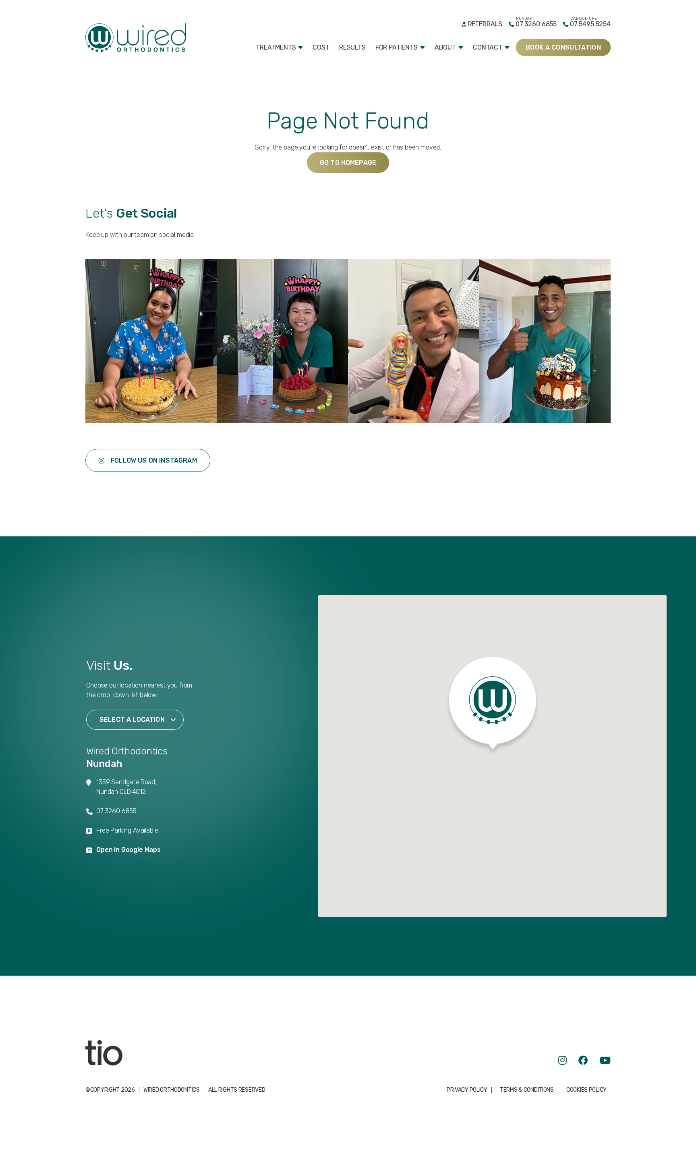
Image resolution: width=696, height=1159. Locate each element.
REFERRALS (485, 24)
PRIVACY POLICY (467, 1090)
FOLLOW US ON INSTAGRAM (154, 460)
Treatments (276, 47)
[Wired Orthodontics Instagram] (562, 1060)
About (445, 47)
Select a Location (132, 719)
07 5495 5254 (590, 24)
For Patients (396, 47)
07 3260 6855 (536, 24)
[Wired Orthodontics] (135, 37)
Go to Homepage (348, 162)
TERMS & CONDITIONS (527, 1090)
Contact (487, 47)
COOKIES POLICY (586, 1090)
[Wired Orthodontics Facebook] (583, 1060)
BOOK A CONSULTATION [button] (563, 47)
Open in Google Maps (128, 850)
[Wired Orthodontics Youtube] (605, 1060)
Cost (321, 47)
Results (352, 47)
